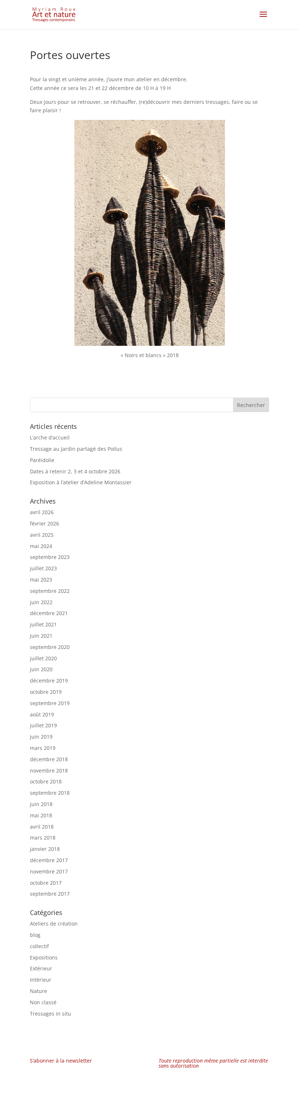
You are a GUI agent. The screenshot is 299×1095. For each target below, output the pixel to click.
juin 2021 (41, 635)
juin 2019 (41, 736)
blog (35, 934)
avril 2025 (42, 534)
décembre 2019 (49, 680)
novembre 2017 (49, 871)
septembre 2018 (50, 792)
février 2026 (44, 523)
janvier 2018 (45, 848)
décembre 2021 (49, 613)
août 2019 (42, 714)
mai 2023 (41, 579)
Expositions (44, 957)
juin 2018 (41, 804)
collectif (39, 946)
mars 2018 (42, 837)
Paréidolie (42, 460)
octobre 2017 (46, 882)
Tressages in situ (50, 1013)
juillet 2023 (43, 568)
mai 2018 (41, 815)
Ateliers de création (54, 923)
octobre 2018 (46, 781)
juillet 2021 (43, 624)
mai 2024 (41, 546)
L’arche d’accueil (50, 437)
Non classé (43, 1002)
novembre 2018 (49, 770)
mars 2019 (42, 747)
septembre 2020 (50, 647)
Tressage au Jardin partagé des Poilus (76, 448)
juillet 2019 (43, 725)
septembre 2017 (50, 893)
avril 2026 (42, 512)
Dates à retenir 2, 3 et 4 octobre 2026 (75, 471)
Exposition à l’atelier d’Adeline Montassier (81, 482)
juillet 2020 (43, 658)
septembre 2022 (50, 590)
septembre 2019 (50, 703)
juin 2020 (41, 669)
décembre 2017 (49, 860)
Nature (38, 991)
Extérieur (41, 968)
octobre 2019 (46, 691)
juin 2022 (41, 602)
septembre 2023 (50, 557)
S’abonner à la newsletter (61, 1060)
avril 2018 (42, 826)
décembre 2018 (49, 759)
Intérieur (40, 979)
